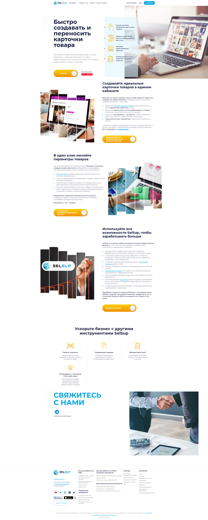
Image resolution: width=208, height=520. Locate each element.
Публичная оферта (145, 482)
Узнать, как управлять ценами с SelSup (67, 213)
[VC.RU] (65, 492)
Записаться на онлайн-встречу (62, 416)
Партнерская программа (143, 490)
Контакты (142, 476)
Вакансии (142, 485)
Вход (140, 3)
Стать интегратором (145, 487)
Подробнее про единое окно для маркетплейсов (114, 139)
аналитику (124, 280)
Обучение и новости (129, 480)
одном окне (123, 129)
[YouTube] (56, 492)
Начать (63, 73)
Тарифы (81, 3)
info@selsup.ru (59, 479)
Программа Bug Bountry (146, 493)
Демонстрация (62, 503)
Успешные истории (129, 482)
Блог (86, 3)
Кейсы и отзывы (101, 3)
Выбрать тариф (113, 308)
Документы (142, 480)
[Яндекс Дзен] (70, 492)
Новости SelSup (128, 477)
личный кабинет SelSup (124, 106)
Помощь (92, 3)
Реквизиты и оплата (145, 478)
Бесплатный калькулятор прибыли (130, 474)
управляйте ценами (113, 271)
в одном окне (62, 174)
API (124, 484)
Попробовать (149, 3)
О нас (141, 474)
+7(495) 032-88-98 (131, 3)
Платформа (73, 3)
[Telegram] (60, 492)
